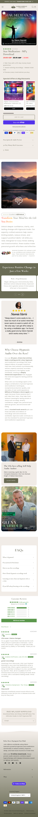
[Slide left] (15, 294)
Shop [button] (5, 777)
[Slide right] (22, 294)
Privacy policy (8, 813)
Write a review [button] (19, 620)
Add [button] (13, 108)
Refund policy (30, 810)
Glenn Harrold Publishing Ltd (16, 810)
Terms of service (18, 813)
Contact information (29, 813)
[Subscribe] (33, 721)
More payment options (19, 126)
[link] (13, 90)
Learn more (11, 480)
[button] (2, 7)
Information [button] (7, 769)
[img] (5, 632)
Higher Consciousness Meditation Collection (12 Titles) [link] (12, 102)
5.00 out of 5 (23, 602)
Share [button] (7, 150)
